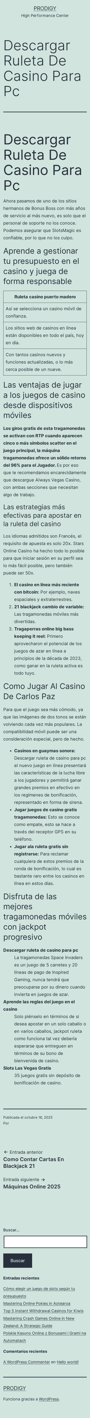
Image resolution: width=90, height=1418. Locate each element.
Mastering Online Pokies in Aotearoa (36, 1303)
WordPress (49, 1399)
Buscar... (11, 1230)
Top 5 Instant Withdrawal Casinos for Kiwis (43, 1311)
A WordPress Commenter (26, 1362)
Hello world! (68, 1362)
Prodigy (45, 8)
